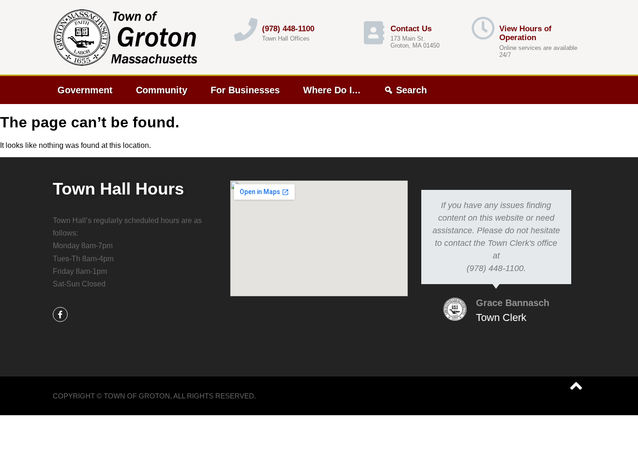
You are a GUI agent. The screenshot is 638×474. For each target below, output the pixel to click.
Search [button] (411, 90)
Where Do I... (332, 90)
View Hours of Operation (525, 33)
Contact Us (411, 28)
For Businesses (245, 90)
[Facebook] (60, 314)
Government (85, 90)
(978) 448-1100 (288, 28)
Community (161, 90)
